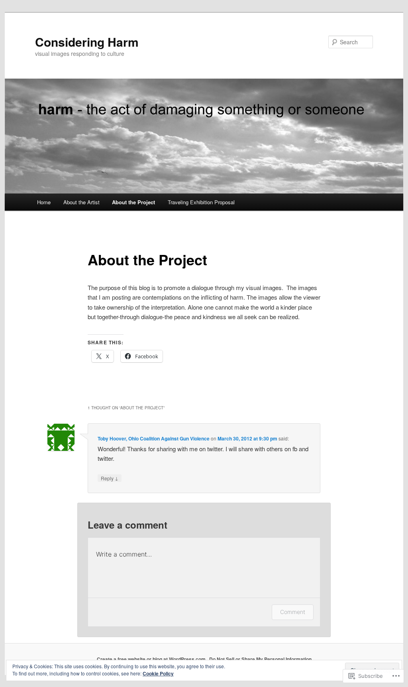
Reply (109, 478)
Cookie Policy (158, 673)
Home (44, 202)
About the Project (133, 202)
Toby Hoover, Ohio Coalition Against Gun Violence (154, 438)
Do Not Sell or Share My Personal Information (260, 659)
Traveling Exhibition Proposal (201, 202)
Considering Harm (87, 41)
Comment (292, 611)
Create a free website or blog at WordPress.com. (152, 659)
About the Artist (81, 202)
